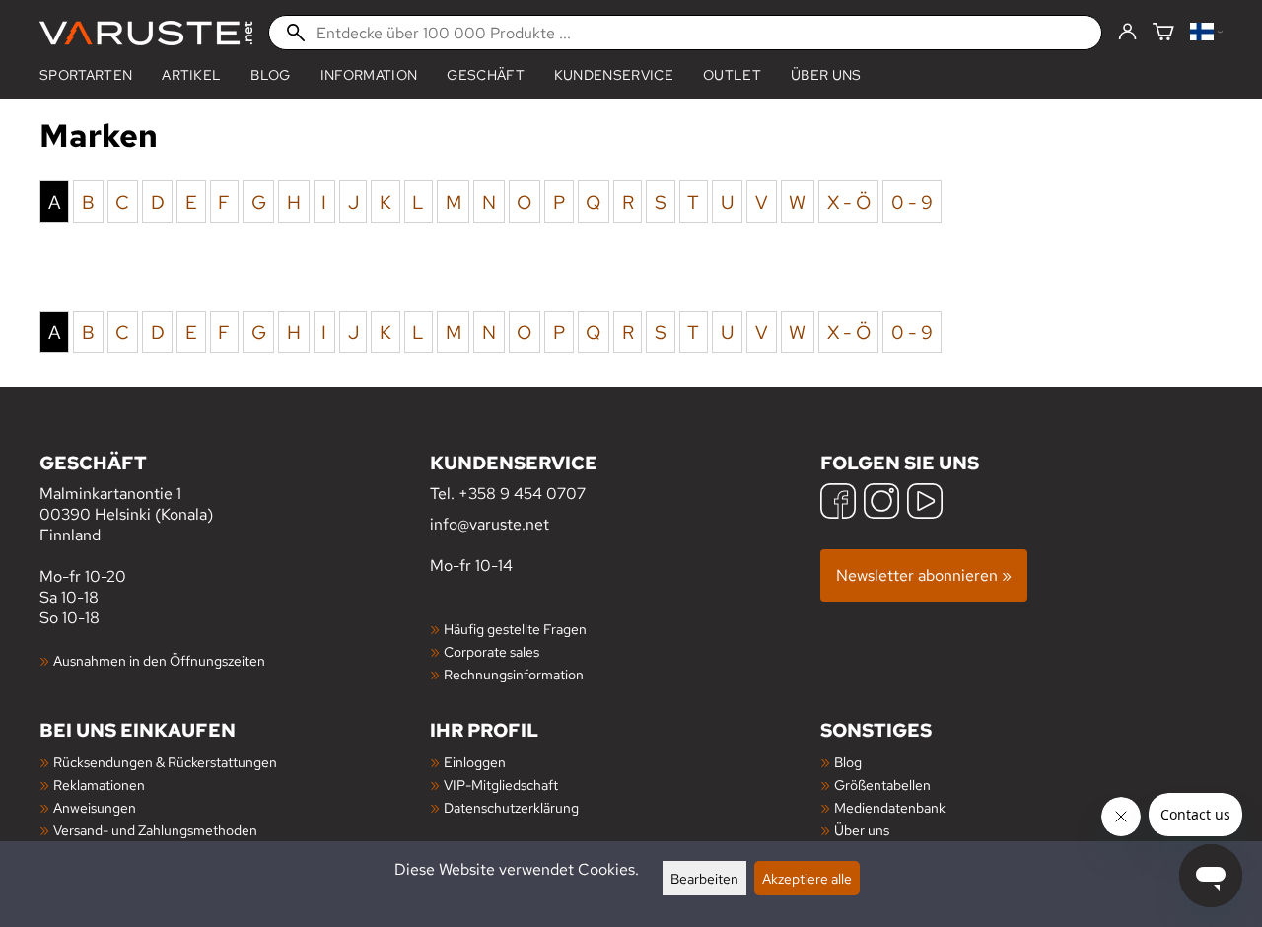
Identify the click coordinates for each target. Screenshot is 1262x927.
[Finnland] (1206, 33)
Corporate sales (491, 651)
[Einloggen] (1127, 32)
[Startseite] (145, 33)
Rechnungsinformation (514, 674)
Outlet (732, 75)
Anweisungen (94, 807)
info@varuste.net (489, 524)
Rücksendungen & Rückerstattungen (165, 761)
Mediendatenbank (890, 807)
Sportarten (85, 75)
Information (369, 75)
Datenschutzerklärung (511, 807)
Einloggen (475, 761)
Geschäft (486, 75)
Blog (270, 75)
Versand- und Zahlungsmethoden (155, 829)
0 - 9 (912, 201)
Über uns (826, 75)
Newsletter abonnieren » (924, 575)
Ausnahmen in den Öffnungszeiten (159, 660)
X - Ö (849, 201)
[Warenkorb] (1163, 33)
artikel (191, 75)
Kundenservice (613, 75)
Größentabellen (882, 784)
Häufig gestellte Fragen (515, 628)
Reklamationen (99, 784)
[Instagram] (881, 503)
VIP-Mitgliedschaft (501, 784)
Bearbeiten (704, 878)
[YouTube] (925, 503)
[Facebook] (838, 503)
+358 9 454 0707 (522, 493)
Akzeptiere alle (807, 878)
